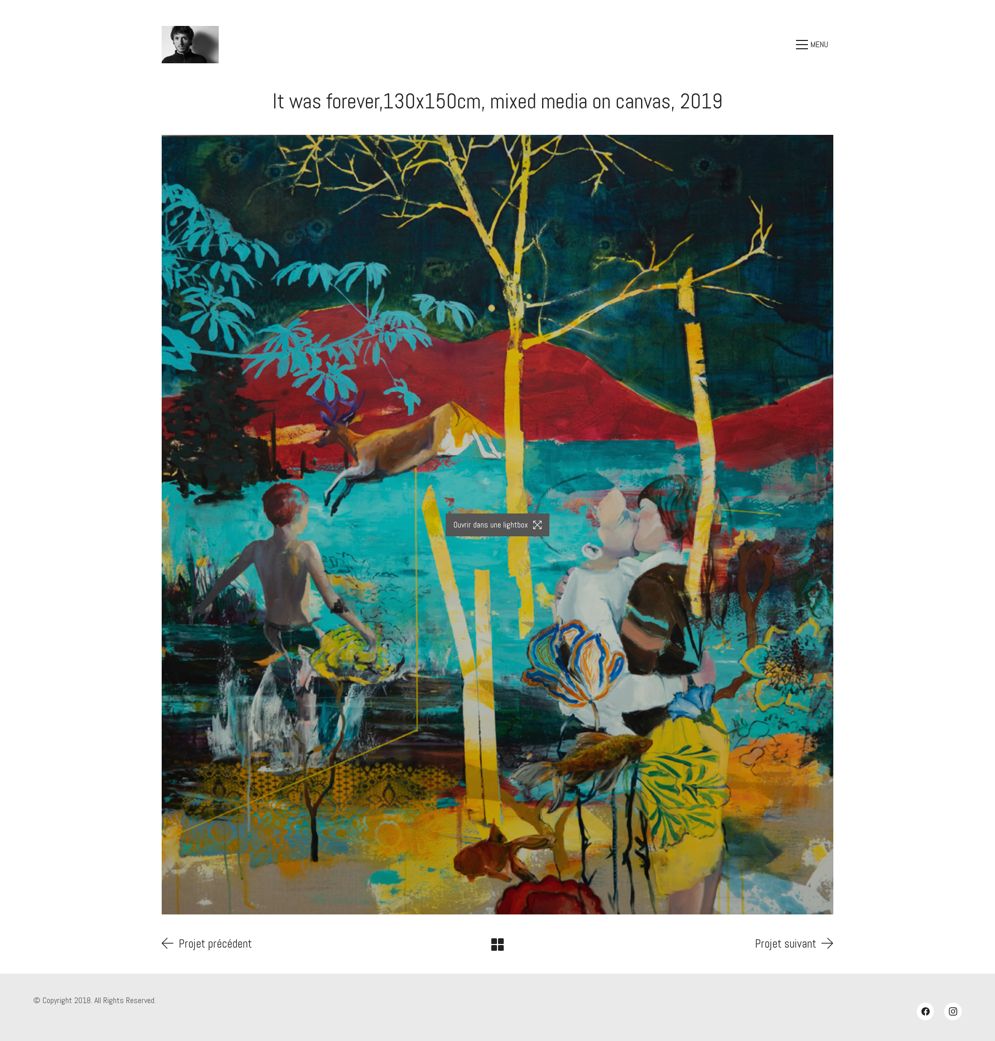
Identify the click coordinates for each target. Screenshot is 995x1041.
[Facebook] (925, 1011)
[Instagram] (953, 1011)
